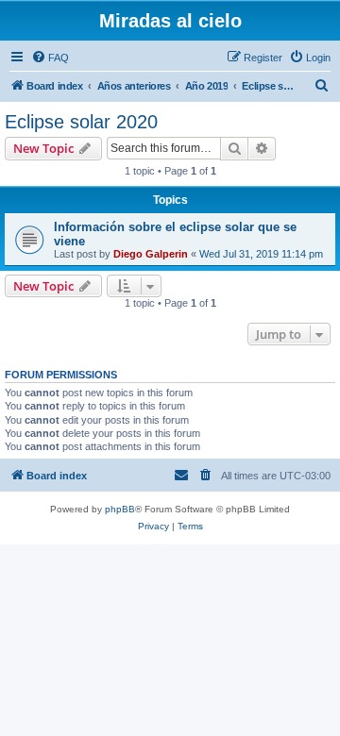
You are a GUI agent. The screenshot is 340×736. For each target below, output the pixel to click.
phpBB (120, 509)
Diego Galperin (150, 253)
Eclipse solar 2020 (81, 121)
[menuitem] (50, 57)
